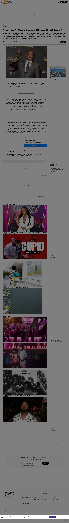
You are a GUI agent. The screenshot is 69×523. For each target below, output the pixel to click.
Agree (53, 516)
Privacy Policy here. (27, 517)
